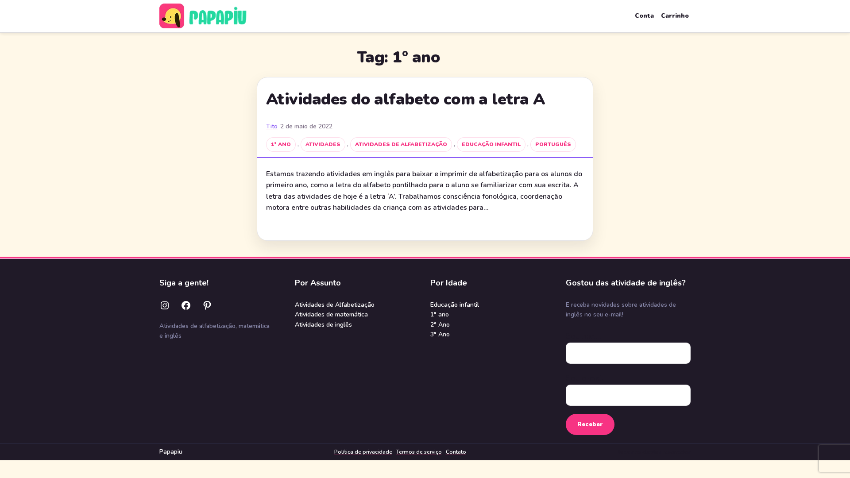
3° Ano (440, 334)
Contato (456, 451)
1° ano (281, 144)
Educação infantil (491, 144)
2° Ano (440, 324)
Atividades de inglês (323, 324)
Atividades (322, 144)
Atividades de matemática (331, 314)
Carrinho (675, 16)
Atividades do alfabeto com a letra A (405, 99)
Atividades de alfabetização (401, 144)
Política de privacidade (363, 451)
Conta (644, 16)
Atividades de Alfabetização (335, 305)
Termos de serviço (419, 451)
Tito (272, 126)
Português (553, 144)
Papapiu (170, 451)
